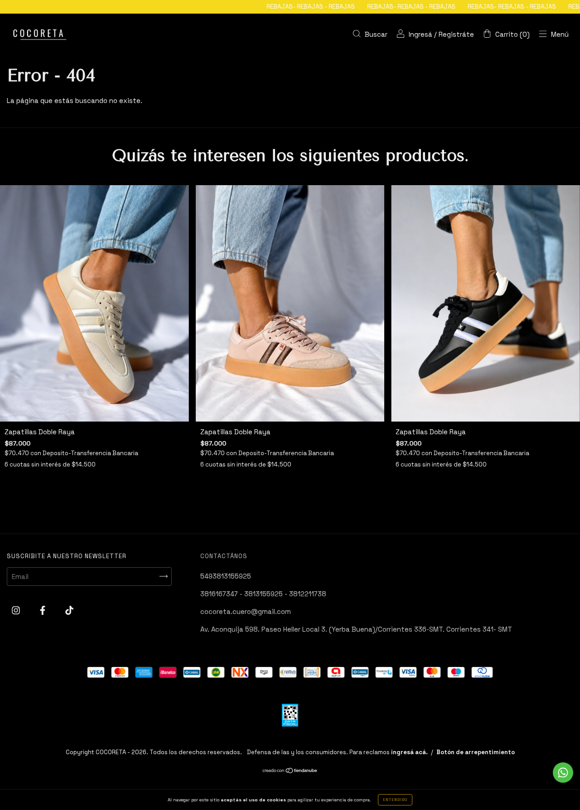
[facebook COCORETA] (43, 610)
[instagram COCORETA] (17, 610)
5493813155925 (225, 576)
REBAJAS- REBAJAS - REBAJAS (271, 6)
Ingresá (420, 34)
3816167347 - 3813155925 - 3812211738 (263, 593)
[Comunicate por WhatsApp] (563, 772)
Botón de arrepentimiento (475, 752)
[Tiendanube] (290, 771)
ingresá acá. (409, 752)
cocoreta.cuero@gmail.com (245, 611)
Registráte (456, 34)
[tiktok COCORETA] (69, 610)
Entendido (395, 799)
